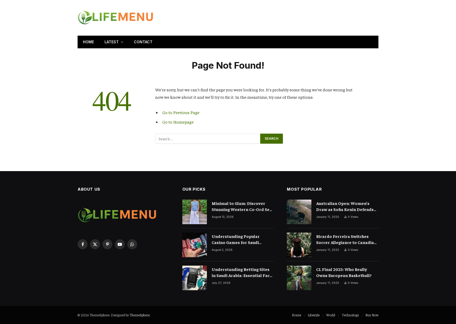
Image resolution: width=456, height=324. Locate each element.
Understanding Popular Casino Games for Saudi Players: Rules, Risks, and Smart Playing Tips (237, 239)
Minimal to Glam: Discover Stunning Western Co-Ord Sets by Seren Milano (242, 206)
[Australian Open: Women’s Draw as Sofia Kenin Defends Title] (299, 212)
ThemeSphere (140, 315)
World (330, 315)
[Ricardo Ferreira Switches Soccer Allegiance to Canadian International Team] (299, 245)
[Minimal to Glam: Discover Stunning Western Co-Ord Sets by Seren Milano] (194, 212)
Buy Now (371, 315)
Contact (143, 42)
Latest (111, 42)
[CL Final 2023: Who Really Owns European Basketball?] (299, 278)
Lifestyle (314, 315)
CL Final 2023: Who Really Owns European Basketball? (344, 272)
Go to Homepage (178, 122)
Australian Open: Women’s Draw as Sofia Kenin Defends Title (345, 206)
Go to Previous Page (181, 112)
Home (88, 42)
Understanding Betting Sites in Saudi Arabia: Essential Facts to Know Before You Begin (243, 272)
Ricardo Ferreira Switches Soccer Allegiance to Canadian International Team (346, 239)
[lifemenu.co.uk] (116, 18)
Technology (350, 315)
